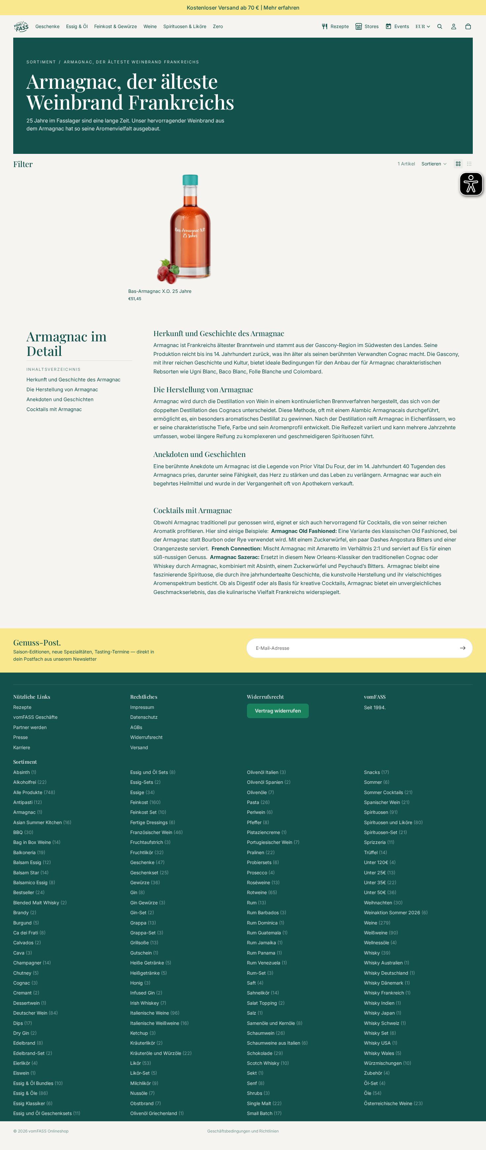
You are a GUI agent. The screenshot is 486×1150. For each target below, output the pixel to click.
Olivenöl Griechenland (157, 1113)
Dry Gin (25, 1033)
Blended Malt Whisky (40, 902)
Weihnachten (383, 902)
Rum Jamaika (265, 942)
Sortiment (41, 61)
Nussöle (142, 1093)
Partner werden (30, 727)
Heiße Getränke (150, 962)
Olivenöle (260, 792)
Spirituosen (381, 812)
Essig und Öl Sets (153, 772)
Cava (22, 953)
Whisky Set (380, 1033)
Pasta (258, 802)
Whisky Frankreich (387, 992)
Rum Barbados (266, 912)
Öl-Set (374, 1083)
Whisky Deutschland (389, 973)
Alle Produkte (34, 792)
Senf (255, 1083)
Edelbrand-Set (32, 1053)
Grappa (143, 922)
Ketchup (143, 1033)
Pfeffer (258, 822)
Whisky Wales (382, 1053)
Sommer (376, 782)
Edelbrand (28, 1043)
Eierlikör (25, 1063)
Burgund (26, 922)
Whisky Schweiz (385, 1023)
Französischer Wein (156, 832)
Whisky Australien (386, 962)
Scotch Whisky (268, 1063)
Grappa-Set (146, 932)
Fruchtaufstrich (150, 842)
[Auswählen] (229, 275)
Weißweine (381, 932)
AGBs (136, 727)
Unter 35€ (380, 882)
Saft (255, 983)
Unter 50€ (380, 892)
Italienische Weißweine (159, 1023)
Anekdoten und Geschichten (60, 399)
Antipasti (27, 802)
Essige (142, 792)
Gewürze (145, 882)
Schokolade (265, 1053)
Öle (373, 1093)
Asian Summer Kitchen (42, 822)
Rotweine (262, 892)
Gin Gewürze (147, 902)
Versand (139, 747)
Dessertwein (29, 1003)
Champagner (32, 962)
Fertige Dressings (152, 822)
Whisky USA (380, 1043)
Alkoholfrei (30, 782)
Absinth (24, 772)
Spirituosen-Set (385, 832)
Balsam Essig (32, 862)
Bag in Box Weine (37, 842)
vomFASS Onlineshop (48, 1131)
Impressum (142, 707)
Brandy (24, 912)
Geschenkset (149, 872)
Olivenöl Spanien (269, 782)
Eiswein (24, 1073)
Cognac (25, 983)
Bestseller (29, 892)
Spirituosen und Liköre (393, 822)
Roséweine (263, 882)
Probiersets (263, 862)
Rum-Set (260, 973)
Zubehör (377, 1073)
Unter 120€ (380, 862)
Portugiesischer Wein (273, 842)
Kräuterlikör (146, 1043)
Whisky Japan (382, 1013)
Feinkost (145, 802)
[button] (434, 164)
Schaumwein (266, 1033)
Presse (20, 737)
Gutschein (144, 953)
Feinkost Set (148, 812)
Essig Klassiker (33, 1103)
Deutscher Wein (35, 1013)
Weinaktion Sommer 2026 (396, 912)
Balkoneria (29, 852)
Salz (255, 1013)
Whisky (377, 953)
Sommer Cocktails (388, 792)
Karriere (21, 747)
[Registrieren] (463, 648)
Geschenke (147, 862)
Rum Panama (264, 953)
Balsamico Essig (34, 882)
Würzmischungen (387, 1063)
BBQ (23, 832)
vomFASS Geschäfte (35, 717)
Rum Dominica (265, 922)
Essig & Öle (30, 1093)
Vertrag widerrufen (278, 711)
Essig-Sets (145, 782)
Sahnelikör (263, 992)
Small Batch (264, 1113)
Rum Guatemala (267, 932)
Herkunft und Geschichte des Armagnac (74, 379)
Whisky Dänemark (387, 983)
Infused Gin (146, 992)
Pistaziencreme (267, 832)
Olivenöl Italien (266, 772)
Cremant (26, 992)
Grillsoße (144, 942)
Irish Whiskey (148, 1003)
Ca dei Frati (29, 932)
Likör (140, 1063)
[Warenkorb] (468, 26)
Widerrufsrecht (146, 737)
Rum (256, 902)
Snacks (376, 772)
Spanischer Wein (387, 802)
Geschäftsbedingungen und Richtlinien (243, 1131)
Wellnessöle (380, 942)
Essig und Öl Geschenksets (46, 1113)
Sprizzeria (379, 842)
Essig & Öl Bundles (38, 1083)
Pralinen (261, 852)
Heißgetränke (148, 973)
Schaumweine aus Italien (277, 1043)
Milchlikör (144, 1083)
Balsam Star (31, 872)
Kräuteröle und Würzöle (161, 1053)
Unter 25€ (379, 872)
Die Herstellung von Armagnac (62, 389)
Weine (377, 922)
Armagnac (27, 812)
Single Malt (264, 1103)
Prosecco (261, 872)
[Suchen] (439, 26)
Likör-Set (143, 1073)
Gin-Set (142, 912)
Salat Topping (266, 1003)
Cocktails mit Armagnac (54, 409)
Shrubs (258, 1093)
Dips (22, 1023)
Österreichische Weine (393, 1103)
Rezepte (22, 707)
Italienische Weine (155, 1013)
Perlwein (260, 812)
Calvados (27, 942)
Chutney (26, 973)
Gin (137, 892)
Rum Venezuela (267, 962)
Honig (140, 983)
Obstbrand (145, 1103)
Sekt (255, 1073)
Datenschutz (144, 717)
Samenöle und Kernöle (275, 1023)
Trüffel (375, 852)
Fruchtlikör (147, 852)
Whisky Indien (382, 1003)
